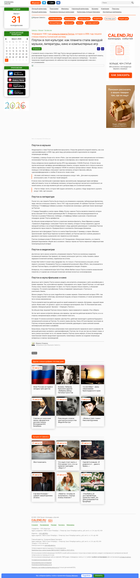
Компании (105, 9)
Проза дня (69, 23)
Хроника (95, 9)
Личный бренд (55, 23)
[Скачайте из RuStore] (16, 73)
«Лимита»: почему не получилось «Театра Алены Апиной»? (66, 496)
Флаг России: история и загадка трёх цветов (43, 388)
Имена (79, 23)
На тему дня (110, 19)
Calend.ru (34, 30)
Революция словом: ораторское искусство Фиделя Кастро (67, 420)
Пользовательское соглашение (42, 562)
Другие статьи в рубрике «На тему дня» (48, 361)
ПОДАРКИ (97, 19)
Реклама (53, 524)
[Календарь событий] (16, 2)
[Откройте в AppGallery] (16, 85)
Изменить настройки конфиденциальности (45, 567)
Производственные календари (62, 12)
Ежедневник (70, 19)
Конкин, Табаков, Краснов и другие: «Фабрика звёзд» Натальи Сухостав (65, 390)
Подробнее (87, 576)
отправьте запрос (125, 557)
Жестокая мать (39, 462)
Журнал (40, 30)
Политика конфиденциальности (42, 564)
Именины (65, 9)
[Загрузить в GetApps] (16, 92)
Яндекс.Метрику (72, 576)
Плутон (34, 353)
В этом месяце (55, 19)
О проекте (35, 524)
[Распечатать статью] (102, 48)
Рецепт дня (123, 19)
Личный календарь (39, 9)
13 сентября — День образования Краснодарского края (91, 389)
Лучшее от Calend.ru (41, 437)
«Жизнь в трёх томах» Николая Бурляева (92, 419)
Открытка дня (84, 19)
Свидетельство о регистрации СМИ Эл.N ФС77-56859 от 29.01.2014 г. (53, 550)
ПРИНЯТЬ (99, 575)
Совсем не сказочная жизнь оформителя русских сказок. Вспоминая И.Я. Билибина (42, 422)
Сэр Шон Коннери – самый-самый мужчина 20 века (42, 496)
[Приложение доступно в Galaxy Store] (16, 80)
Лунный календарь (39, 12)
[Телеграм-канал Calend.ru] (44, 2)
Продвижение (44, 524)
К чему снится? (92, 23)
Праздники (54, 9)
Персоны (115, 9)
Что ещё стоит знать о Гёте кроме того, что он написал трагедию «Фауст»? (67, 465)
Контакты (61, 524)
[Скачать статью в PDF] (98, 48)
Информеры (70, 524)
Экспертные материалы (112, 12)
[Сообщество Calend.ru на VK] (58, 2)
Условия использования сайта (41, 560)
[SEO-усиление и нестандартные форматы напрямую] (120, 80)
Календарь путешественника (88, 12)
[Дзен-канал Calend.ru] (51, 2)
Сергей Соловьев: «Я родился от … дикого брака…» (91, 464)
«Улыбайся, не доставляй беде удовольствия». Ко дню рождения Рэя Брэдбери (90, 497)
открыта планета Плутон (63, 34)
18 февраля (36, 49)
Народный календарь (80, 9)
